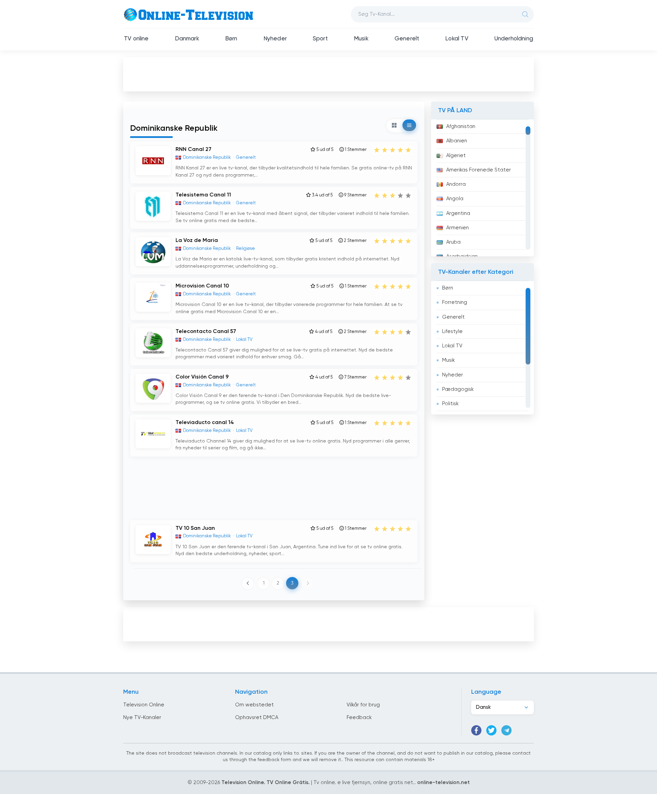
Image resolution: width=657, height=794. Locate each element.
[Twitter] (491, 730)
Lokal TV (456, 39)
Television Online (143, 704)
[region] (482, 187)
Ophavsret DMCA (256, 717)
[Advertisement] (328, 74)
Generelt (407, 39)
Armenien (457, 227)
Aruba (453, 242)
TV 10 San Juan (195, 528)
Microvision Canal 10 (202, 286)
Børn (231, 39)
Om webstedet (254, 704)
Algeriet (456, 155)
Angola (454, 198)
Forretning (454, 302)
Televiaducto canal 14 (205, 422)
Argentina (458, 213)
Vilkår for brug (363, 704)
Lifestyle (452, 331)
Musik (361, 39)
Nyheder (275, 39)
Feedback (359, 717)
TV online (136, 39)
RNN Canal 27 (193, 149)
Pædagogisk (458, 389)
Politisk (450, 403)
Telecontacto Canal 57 (206, 331)
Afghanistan (460, 126)
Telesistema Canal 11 (203, 195)
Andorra (456, 184)
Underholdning (513, 39)
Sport (320, 39)
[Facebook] (476, 730)
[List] (409, 125)
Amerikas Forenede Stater (478, 169)
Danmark (187, 39)
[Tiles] (394, 125)
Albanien (456, 140)
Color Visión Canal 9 (202, 377)
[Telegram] (506, 730)
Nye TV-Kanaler (142, 717)
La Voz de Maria (197, 240)
